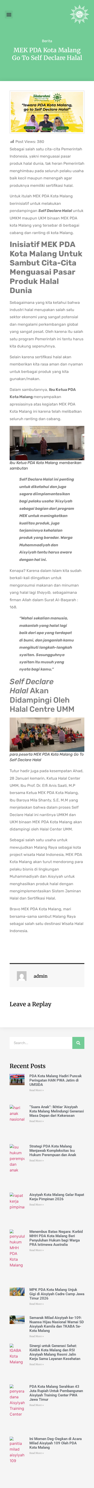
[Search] (78, 1043)
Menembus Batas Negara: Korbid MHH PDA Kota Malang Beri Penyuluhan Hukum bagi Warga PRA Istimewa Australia (56, 1238)
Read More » (36, 1090)
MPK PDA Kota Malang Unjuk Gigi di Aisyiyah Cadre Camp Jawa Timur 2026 (56, 1294)
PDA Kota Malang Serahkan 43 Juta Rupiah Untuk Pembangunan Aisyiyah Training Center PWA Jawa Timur (56, 1393)
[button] (9, 14)
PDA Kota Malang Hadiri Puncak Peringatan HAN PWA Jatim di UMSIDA (55, 1080)
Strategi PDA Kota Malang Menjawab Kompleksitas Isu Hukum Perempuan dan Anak (52, 1150)
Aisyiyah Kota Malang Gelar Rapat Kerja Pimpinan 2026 (56, 1197)
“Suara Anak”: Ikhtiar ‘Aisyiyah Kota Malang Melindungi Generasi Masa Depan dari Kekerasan (56, 1111)
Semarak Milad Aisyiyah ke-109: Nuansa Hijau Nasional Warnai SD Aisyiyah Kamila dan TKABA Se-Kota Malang (56, 1324)
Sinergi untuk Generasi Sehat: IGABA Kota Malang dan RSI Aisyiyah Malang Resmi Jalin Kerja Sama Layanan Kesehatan (54, 1352)
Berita (47, 41)
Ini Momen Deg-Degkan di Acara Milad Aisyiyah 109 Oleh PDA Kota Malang (55, 1443)
